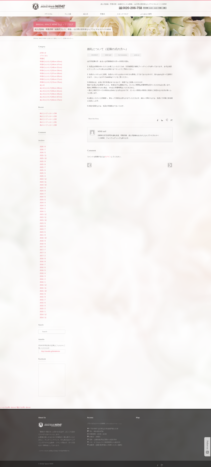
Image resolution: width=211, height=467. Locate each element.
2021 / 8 (43, 235)
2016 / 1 (43, 282)
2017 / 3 (43, 253)
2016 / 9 (43, 259)
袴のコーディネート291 (48, 122)
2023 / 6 (43, 232)
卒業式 (102, 14)
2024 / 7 (43, 194)
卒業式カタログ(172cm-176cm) (51, 82)
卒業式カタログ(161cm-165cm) (51, 76)
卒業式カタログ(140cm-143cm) (51, 61)
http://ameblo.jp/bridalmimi (50, 351)
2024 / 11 (43, 182)
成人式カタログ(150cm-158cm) (51, 88)
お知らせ (50, 38)
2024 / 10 (43, 185)
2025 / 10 (43, 158)
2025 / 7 (43, 167)
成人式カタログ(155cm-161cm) (51, 91)
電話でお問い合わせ (23, 407)
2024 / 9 (43, 188)
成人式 (85, 14)
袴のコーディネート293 (48, 116)
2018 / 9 (43, 241)
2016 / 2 (43, 279)
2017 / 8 (43, 247)
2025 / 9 (43, 161)
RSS (160, 463)
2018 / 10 (43, 238)
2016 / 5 (43, 270)
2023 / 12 (43, 214)
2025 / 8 (43, 164)
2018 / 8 (43, 244)
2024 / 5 (43, 200)
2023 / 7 (43, 229)
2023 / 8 (43, 226)
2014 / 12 (43, 314)
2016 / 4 (43, 273)
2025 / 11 (43, 155)
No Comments (122, 55)
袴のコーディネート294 (48, 113)
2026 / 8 (43, 147)
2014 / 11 (43, 317)
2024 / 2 (43, 208)
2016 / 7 (43, 264)
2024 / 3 (43, 205)
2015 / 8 (43, 297)
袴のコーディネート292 (48, 119)
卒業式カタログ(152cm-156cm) (51, 70)
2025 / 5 (43, 173)
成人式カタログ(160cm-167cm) (51, 97)
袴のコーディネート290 (48, 125)
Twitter (160, 118)
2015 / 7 (43, 300)
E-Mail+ (170, 118)
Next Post (170, 165)
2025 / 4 (43, 176)
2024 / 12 (43, 179)
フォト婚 (68, 14)
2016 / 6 (43, 267)
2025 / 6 (43, 170)
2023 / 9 (43, 223)
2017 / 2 (43, 256)
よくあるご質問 (146, 14)
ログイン (108, 157)
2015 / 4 (43, 306)
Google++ (165, 118)
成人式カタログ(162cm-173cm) (51, 100)
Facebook (155, 118)
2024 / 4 (43, 203)
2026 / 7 (43, 149)
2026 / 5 (43, 152)
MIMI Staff (108, 55)
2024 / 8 (43, 191)
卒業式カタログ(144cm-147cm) (51, 64)
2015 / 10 (43, 291)
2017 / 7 (43, 250)
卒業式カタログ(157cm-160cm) (51, 73)
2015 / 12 (43, 285)
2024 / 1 (43, 211)
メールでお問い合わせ (8, 407)
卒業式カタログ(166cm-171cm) (51, 79)
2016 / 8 (43, 261)
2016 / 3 (43, 276)
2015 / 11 (43, 288)
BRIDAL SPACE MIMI (39, 38)
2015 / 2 (43, 309)
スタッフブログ (122, 14)
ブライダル (48, 14)
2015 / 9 (43, 294)
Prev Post (89, 165)
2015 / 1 (43, 311)
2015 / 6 (43, 303)
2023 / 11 (43, 217)
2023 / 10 (43, 220)
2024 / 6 (43, 197)
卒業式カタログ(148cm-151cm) (51, 67)
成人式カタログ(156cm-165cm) (51, 94)
